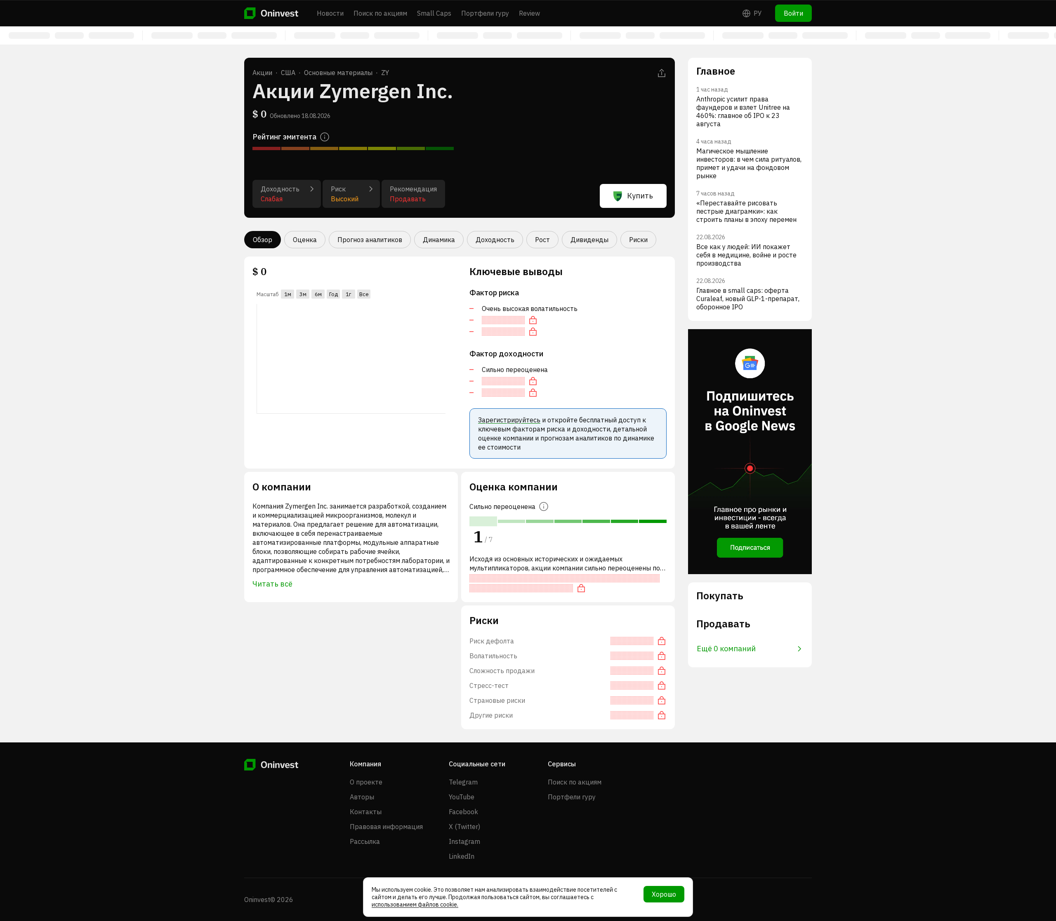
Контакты (366, 812)
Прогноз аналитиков (369, 240)
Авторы (362, 797)
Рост (542, 240)
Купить (640, 195)
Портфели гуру (485, 13)
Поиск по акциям (380, 13)
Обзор (262, 240)
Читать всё (272, 584)
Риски (638, 240)
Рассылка (365, 841)
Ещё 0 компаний (726, 648)
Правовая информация (386, 826)
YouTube (461, 797)
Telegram (463, 782)
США (288, 72)
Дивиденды (589, 240)
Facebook (463, 812)
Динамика (439, 240)
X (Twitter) (464, 826)
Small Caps (434, 13)
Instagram (464, 841)
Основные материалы (338, 72)
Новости (330, 13)
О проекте (366, 782)
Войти (793, 13)
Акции (262, 72)
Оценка (305, 240)
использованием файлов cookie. (415, 904)
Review (529, 13)
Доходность (495, 240)
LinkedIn (461, 856)
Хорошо (664, 894)
